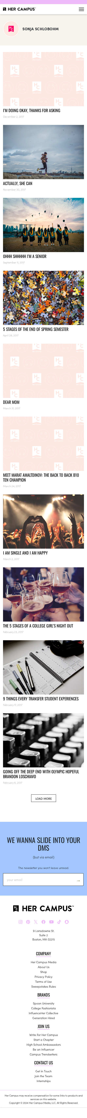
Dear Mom (11, 402)
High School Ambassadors (44, 1044)
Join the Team (43, 1076)
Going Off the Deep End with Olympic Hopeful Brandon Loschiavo (41, 774)
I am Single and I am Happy (25, 552)
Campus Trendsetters (43, 1054)
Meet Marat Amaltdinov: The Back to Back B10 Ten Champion (41, 477)
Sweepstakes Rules (43, 986)
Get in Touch (43, 1071)
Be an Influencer (43, 1049)
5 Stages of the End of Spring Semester (35, 329)
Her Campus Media (43, 962)
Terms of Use (43, 981)
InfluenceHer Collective (43, 1013)
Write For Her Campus (43, 1035)
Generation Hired (43, 1018)
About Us (43, 967)
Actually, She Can (17, 183)
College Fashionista (43, 1008)
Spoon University (43, 1003)
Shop (43, 972)
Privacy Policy (43, 977)
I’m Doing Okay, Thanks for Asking (31, 110)
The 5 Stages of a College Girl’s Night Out (38, 625)
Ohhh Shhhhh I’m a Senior (24, 256)
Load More (43, 798)
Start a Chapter (44, 1040)
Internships (44, 1081)
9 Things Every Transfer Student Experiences (41, 698)
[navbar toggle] (81, 9)
